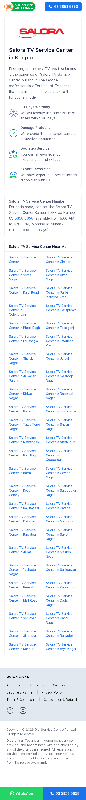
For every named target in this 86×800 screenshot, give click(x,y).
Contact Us (36, 685)
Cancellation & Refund (60, 699)
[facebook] (10, 710)
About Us (13, 685)
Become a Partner (20, 692)
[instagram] (22, 710)
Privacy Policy (52, 692)
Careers (59, 685)
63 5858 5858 (21, 218)
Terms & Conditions (21, 699)
